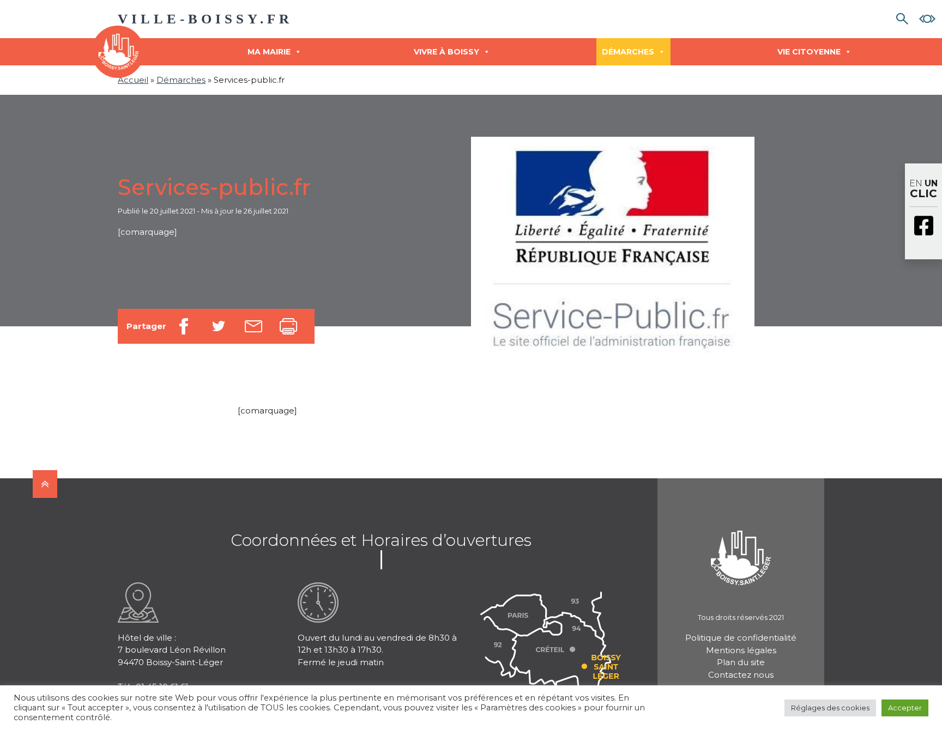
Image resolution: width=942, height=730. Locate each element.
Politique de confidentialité (740, 637)
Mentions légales (741, 650)
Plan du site (741, 662)
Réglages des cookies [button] (830, 707)
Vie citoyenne (809, 52)
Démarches (628, 52)
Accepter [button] (905, 707)
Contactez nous (741, 675)
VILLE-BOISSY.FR (205, 18)
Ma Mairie (269, 52)
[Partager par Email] (253, 326)
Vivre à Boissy (446, 52)
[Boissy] (741, 543)
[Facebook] (923, 227)
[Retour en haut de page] (45, 484)
